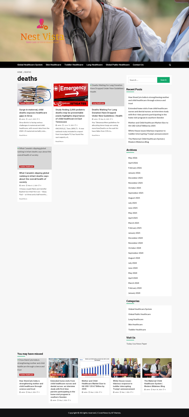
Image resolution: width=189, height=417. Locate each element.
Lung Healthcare (95, 65)
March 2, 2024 (32, 185)
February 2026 (135, 168)
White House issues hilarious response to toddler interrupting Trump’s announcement (148, 132)
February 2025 (135, 228)
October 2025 (134, 188)
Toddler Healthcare (73, 65)
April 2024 (133, 278)
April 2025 (133, 218)
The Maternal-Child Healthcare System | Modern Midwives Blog (146, 140)
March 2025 (133, 223)
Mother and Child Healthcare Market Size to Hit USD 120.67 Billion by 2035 (148, 124)
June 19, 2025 (69, 125)
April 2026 (133, 163)
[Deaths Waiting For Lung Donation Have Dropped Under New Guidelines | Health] (107, 94)
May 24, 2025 (105, 119)
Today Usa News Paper (136, 343)
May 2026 (132, 158)
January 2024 (134, 293)
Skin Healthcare (53, 65)
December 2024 (135, 238)
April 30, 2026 (157, 389)
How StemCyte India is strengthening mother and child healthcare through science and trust (148, 100)
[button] (170, 65)
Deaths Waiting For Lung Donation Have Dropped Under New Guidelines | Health (107, 112)
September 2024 (135, 253)
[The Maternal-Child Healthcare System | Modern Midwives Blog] (157, 368)
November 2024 (135, 243)
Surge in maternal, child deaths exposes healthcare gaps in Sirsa (33, 112)
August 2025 (134, 198)
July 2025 (132, 203)
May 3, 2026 (63, 400)
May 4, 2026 (32, 392)
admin (23, 119)
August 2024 (134, 258)
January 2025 (134, 233)
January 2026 (134, 173)
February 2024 (135, 288)
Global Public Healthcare (118, 65)
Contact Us (138, 65)
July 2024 (132, 263)
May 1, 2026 (125, 392)
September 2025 (135, 193)
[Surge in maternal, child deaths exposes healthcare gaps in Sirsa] (34, 94)
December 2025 (135, 178)
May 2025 (132, 213)
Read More (23, 135)
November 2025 (135, 183)
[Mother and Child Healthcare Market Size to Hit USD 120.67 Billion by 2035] (94, 368)
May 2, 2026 (94, 392)
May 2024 (132, 273)
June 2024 (133, 268)
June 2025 (133, 208)
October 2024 (134, 248)
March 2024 (133, 283)
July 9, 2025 (32, 119)
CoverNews (103, 412)
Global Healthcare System (30, 65)
